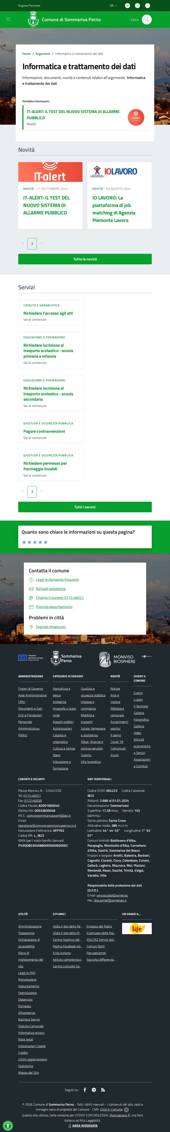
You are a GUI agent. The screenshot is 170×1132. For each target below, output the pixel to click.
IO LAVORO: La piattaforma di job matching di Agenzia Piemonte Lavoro (113, 209)
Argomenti (42, 53)
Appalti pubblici (63, 721)
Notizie (115, 688)
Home (26, 53)
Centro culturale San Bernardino (75, 966)
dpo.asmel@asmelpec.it (110, 900)
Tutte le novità (85, 259)
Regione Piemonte (29, 5)
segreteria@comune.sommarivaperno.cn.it (47, 825)
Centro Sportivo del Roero (70, 939)
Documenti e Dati (30, 708)
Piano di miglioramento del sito (30, 959)
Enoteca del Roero (99, 926)
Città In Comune (111, 1109)
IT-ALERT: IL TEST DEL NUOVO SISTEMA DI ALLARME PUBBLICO (73, 114)
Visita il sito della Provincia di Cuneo (77, 932)
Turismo (86, 755)
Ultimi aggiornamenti (32, 1059)
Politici (22, 735)
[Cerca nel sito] (147, 20)
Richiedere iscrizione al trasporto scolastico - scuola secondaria (48, 393)
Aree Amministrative (32, 695)
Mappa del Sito (28, 1072)
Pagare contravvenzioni (44, 431)
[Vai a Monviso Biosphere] (117, 659)
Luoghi (138, 699)
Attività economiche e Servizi (142, 746)
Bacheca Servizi (29, 1019)
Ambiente (59, 701)
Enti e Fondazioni (30, 715)
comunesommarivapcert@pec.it (49, 815)
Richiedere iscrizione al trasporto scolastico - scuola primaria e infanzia (48, 350)
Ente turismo (62, 952)
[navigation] (8, 19)
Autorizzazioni (62, 728)
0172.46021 (32, 795)
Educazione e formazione (44, 337)
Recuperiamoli (96, 952)
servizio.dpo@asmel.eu (112, 895)
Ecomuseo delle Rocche (103, 932)
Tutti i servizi (85, 507)
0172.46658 (33, 800)
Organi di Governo (30, 688)
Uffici (21, 701)
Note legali (25, 1039)
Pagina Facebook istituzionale (73, 946)
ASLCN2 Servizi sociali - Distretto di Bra (114, 939)
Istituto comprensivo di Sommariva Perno (81, 959)
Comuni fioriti (96, 946)
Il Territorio (141, 706)
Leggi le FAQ (26, 972)
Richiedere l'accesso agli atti (48, 313)
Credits (23, 1052)
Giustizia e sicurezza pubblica (48, 423)
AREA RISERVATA (85, 1125)
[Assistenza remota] (126, 1109)
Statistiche (25, 1065)
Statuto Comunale (31, 1026)
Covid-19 (116, 741)
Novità (29, 188)
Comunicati (118, 748)
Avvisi (114, 755)
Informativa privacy (31, 1032)
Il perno (115, 735)
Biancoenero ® (120, 1115)
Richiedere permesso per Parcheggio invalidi (45, 466)
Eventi (138, 692)
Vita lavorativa (91, 761)
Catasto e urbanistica (41, 305)
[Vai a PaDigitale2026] (146, 656)
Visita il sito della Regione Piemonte (77, 926)
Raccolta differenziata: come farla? (110, 959)
